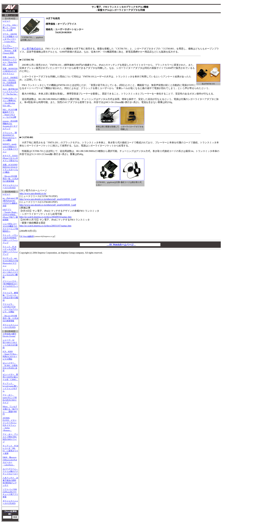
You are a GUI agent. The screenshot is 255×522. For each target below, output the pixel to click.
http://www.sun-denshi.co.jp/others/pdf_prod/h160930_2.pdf (47, 199)
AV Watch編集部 (27, 236)
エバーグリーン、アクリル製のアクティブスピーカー (10, 471)
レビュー (6, 21)
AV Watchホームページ (121, 244)
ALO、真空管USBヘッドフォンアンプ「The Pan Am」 (10, 91)
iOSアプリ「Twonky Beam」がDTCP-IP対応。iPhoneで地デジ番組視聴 (10, 215)
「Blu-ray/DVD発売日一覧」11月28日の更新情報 (10, 318)
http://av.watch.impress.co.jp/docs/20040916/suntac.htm (45, 217)
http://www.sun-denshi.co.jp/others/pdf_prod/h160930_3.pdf (47, 205)
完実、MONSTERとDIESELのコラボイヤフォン (10, 71)
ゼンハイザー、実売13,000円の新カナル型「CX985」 (10, 377)
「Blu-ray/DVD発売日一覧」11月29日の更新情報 (10, 178)
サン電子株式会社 (31, 48)
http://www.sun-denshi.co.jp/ (32, 193)
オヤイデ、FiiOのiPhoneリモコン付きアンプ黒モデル (10, 158)
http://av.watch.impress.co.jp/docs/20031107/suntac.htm (45, 225)
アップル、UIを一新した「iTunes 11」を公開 (10, 27)
